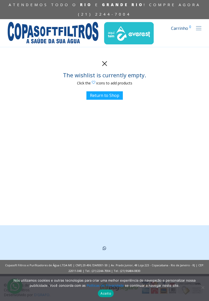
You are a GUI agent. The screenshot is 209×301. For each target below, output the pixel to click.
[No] (202, 287)
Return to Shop (104, 95)
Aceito (105, 293)
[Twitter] (104, 247)
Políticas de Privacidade (105, 285)
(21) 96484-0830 (130, 271)
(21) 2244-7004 (104, 14)
